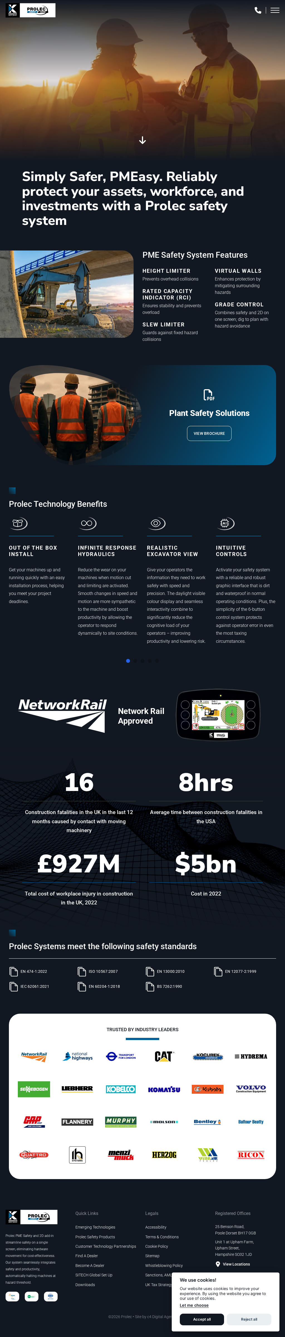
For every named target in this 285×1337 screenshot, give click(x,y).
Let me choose (194, 1305)
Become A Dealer (89, 1265)
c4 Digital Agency (162, 1316)
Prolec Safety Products (95, 1237)
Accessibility (155, 1227)
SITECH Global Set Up (93, 1275)
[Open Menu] (275, 10)
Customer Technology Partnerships (105, 1246)
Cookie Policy (156, 1246)
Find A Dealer (86, 1256)
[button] (128, 661)
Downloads (85, 1285)
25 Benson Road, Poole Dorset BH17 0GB (235, 1229)
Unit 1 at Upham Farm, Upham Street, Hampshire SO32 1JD (234, 1248)
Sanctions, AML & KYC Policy (170, 1275)
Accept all (202, 1319)
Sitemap (152, 1256)
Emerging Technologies (95, 1227)
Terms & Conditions (162, 1237)
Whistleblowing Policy (164, 1265)
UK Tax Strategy (159, 1285)
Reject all (249, 1319)
